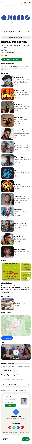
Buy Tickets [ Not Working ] (11, 59)
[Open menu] (29, 2)
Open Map (8, 338)
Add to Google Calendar (13, 31)
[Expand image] (3, 308)
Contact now (11, 405)
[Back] (2, 2)
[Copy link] (21, 2)
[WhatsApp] (14, 427)
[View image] (28, 278)
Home (3, 390)
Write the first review (10, 371)
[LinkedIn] (18, 427)
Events (8, 390)
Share (27, 439)
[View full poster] (28, 31)
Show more (5, 292)
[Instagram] (9, 427)
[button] (28, 7)
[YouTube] (22, 427)
